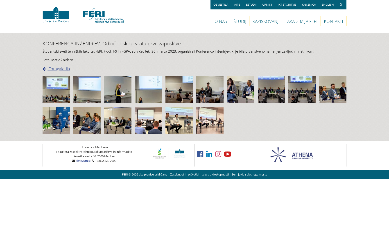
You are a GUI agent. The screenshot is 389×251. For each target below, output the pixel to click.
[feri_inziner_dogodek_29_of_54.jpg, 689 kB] (271, 89)
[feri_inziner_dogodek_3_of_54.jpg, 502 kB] (87, 89)
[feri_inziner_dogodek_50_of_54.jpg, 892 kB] (87, 120)
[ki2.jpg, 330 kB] (179, 120)
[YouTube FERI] (229, 154)
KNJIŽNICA (309, 4)
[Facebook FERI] (201, 154)
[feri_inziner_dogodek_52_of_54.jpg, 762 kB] (117, 120)
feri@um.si (83, 161)
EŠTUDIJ (251, 4)
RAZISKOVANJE (267, 21)
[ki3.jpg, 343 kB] (210, 120)
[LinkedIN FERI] (210, 154)
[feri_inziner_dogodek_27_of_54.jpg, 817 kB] (240, 89)
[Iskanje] (341, 4)
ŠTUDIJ (239, 21)
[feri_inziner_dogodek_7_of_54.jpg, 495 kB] (117, 89)
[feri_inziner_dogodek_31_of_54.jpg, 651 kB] (302, 89)
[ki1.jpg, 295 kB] (148, 120)
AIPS (237, 4)
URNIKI (267, 4)
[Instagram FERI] (219, 154)
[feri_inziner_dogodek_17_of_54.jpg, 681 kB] (179, 89)
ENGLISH (328, 4)
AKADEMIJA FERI (302, 21)
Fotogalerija (58, 68)
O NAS (221, 21)
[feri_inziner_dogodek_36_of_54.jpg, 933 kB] (56, 120)
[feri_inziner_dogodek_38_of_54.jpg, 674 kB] (56, 89)
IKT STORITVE (287, 4)
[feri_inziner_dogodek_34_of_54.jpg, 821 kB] (333, 89)
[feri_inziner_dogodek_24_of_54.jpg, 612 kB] (210, 89)
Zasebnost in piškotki (184, 174)
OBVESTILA (220, 4)
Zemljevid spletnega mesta (249, 174)
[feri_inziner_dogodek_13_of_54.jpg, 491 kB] (148, 89)
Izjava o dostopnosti (215, 174)
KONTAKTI (333, 21)
